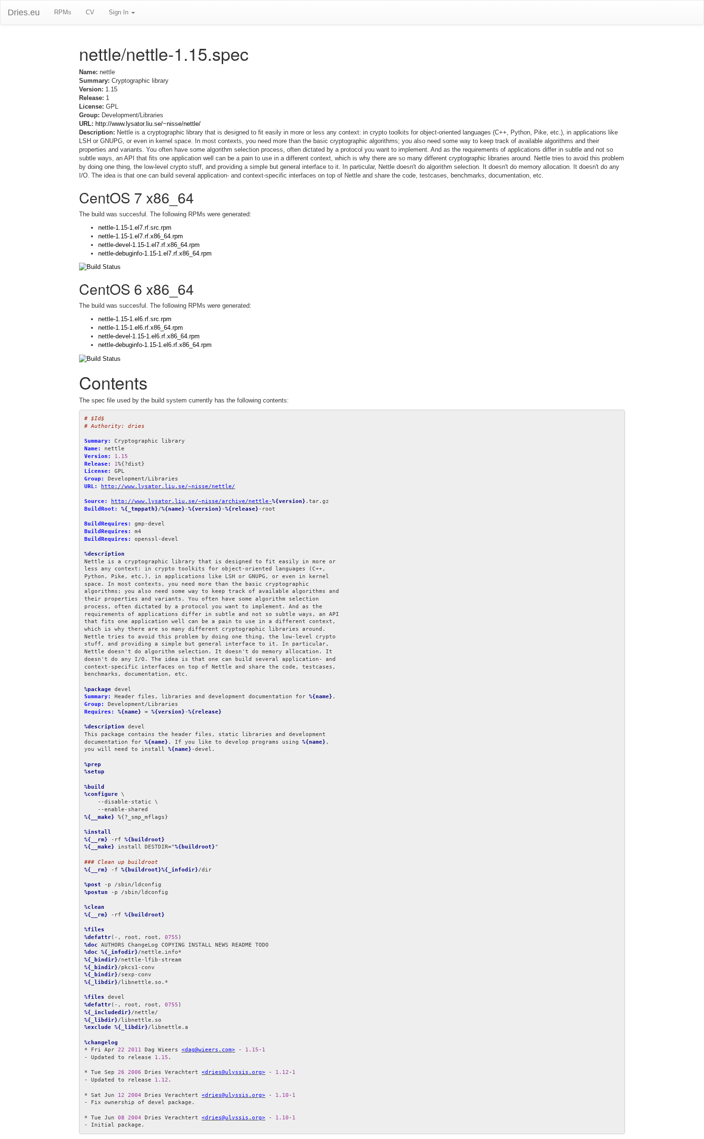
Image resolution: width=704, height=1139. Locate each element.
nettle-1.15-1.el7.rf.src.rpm (134, 227)
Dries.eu (24, 12)
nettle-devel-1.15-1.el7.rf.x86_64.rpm (149, 244)
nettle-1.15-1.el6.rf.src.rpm (134, 319)
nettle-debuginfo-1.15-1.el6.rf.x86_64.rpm (155, 344)
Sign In (119, 12)
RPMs (62, 12)
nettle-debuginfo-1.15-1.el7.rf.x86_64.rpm (155, 253)
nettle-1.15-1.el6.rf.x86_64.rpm (140, 327)
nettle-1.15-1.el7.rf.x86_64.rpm (140, 236)
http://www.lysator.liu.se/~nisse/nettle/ (148, 123)
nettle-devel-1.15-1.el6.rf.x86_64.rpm (149, 336)
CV (90, 12)
